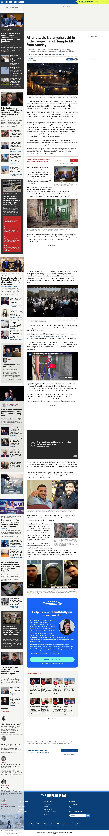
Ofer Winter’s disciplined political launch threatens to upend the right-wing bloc (11, 412)
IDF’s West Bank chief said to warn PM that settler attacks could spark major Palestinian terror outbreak (16, 158)
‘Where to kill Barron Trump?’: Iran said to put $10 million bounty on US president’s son (58, 709)
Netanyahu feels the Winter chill (11, 366)
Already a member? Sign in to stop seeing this (52, 663)
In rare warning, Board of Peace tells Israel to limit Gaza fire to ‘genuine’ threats (16, 58)
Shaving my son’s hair (8, 806)
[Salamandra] (68, 832)
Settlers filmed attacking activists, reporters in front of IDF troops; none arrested (69, 689)
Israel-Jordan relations (68, 741)
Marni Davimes (4, 742)
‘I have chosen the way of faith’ (11, 724)
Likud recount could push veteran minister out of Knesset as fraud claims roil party (16, 441)
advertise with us (48, 809)
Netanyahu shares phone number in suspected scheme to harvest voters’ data (15, 465)
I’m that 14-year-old (7, 788)
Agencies (14, 175)
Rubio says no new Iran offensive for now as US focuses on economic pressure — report (16, 301)
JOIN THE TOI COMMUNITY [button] (69, 751)
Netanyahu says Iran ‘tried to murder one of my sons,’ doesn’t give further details (16, 690)
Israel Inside (45, 741)
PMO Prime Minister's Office (44, 743)
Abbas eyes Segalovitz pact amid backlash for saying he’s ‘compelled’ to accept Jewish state (16, 552)
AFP (12, 75)
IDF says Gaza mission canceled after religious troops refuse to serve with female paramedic (12, 630)
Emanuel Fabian (13, 64)
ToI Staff (30, 58)
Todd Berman (4, 804)
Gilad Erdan (34, 743)
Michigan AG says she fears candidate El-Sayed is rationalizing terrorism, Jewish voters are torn (12, 231)
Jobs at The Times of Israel (50, 811)
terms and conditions (49, 801)
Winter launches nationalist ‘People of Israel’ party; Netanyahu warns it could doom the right (35, 690)
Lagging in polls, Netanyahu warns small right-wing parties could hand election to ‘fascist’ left (15, 453)
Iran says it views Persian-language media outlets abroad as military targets (12, 199)
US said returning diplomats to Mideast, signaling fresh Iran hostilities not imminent (16, 324)
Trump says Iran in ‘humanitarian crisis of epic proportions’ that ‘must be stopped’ (16, 334)
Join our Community (86, 2)
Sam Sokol (13, 435)
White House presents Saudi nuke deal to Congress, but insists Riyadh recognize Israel (45, 710)
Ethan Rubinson (12, 204)
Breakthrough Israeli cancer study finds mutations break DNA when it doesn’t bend (57, 690)
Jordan (28, 743)
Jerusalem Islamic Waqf (64, 743)
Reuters (13, 151)
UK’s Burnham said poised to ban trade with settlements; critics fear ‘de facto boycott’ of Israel (35, 710)
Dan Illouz (3, 762)
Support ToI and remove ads (100, 2)
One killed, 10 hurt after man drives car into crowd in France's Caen (11, 221)
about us (46, 806)
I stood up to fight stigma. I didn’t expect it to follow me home (11, 745)
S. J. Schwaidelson (5, 785)
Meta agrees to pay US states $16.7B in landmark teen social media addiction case (12, 240)
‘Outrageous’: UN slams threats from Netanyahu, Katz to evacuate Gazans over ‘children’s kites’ (16, 70)
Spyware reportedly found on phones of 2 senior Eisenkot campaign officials (16, 542)
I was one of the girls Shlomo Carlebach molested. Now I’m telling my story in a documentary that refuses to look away (12, 792)
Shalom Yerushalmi (11, 405)
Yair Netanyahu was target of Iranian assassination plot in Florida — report (10, 670)
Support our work (52, 659)
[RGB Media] (55, 833)
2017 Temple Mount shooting (55, 741)
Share (70, 59)
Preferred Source (59, 54)
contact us (46, 814)
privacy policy (47, 804)
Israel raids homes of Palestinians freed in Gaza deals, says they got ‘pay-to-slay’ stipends (10, 566)
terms (72, 163)
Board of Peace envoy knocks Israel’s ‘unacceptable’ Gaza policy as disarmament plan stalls (69, 710)
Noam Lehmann (14, 174)
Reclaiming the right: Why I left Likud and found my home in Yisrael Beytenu (11, 766)
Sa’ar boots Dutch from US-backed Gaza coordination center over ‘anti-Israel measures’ (15, 81)
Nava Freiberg (14, 63)
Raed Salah (55, 743)
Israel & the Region (36, 741)
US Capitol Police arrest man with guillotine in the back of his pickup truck (12, 249)
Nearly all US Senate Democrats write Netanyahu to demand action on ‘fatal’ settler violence (16, 146)
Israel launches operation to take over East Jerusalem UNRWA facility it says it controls (16, 601)
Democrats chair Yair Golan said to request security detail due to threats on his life (10, 523)
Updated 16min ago (12, 193)
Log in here (73, 754)
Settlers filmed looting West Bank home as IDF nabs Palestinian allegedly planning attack (16, 133)
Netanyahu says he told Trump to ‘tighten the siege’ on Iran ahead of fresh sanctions (11, 281)
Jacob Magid (19, 317)
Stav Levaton (14, 163)
